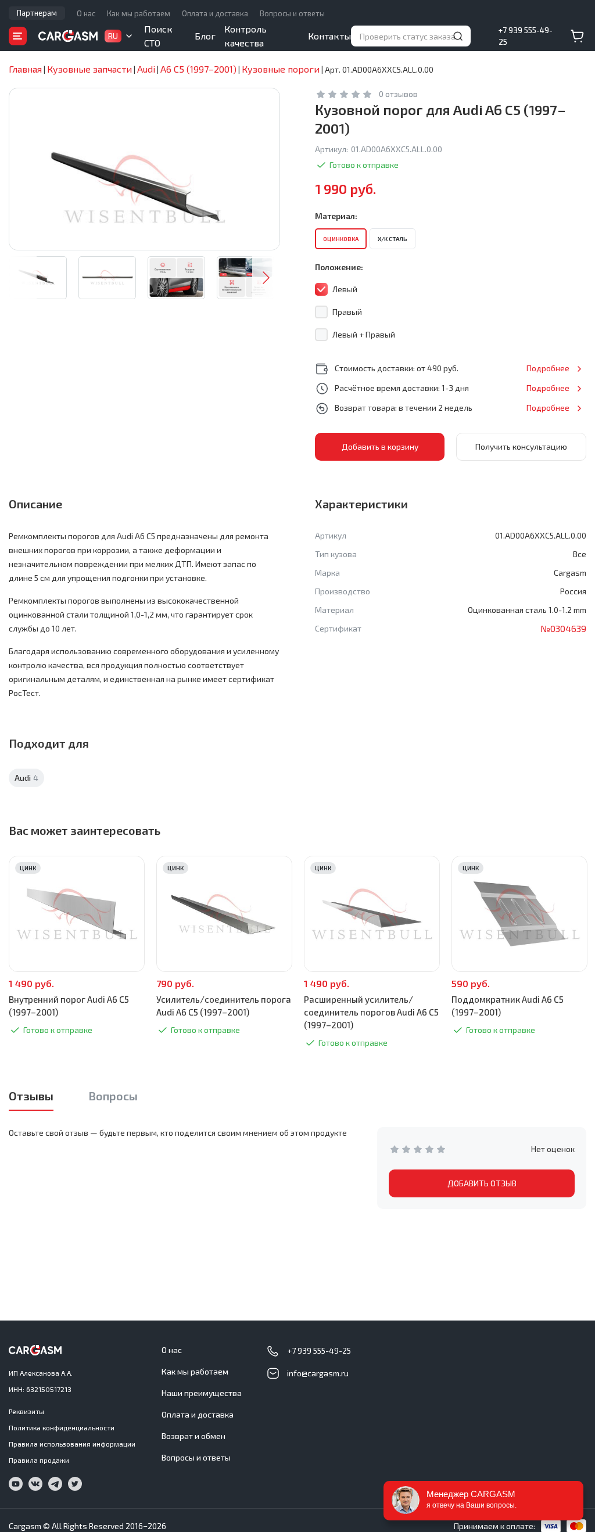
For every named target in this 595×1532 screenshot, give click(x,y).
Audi (26, 778)
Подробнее (547, 368)
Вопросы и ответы (292, 13)
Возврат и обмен (193, 1436)
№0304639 (563, 628)
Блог (205, 35)
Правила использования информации (72, 1444)
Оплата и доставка (215, 13)
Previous (23, 277)
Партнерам (37, 12)
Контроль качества (245, 35)
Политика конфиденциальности (61, 1427)
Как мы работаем (138, 13)
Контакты (329, 35)
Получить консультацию (521, 446)
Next (266, 277)
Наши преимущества (202, 1393)
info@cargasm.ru (318, 1373)
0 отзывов (398, 94)
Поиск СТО (158, 35)
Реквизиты (26, 1411)
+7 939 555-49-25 (526, 36)
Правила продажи (39, 1460)
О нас (86, 13)
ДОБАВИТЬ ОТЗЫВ (482, 1183)
